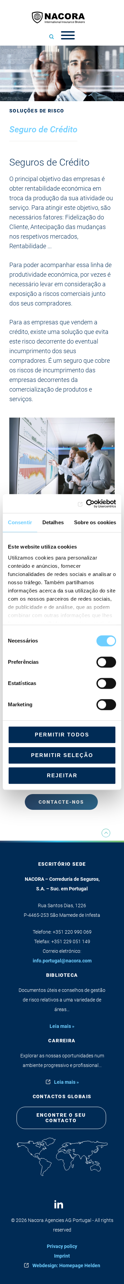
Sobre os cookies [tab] (95, 522)
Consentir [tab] (20, 522)
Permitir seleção (62, 755)
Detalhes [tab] (53, 522)
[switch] (106, 662)
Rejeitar (62, 775)
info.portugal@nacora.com (62, 960)
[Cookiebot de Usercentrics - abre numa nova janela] (87, 503)
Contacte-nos (61, 802)
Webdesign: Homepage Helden (66, 1265)
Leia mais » (62, 1026)
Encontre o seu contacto (61, 1118)
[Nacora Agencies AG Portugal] (62, 17)
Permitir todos (62, 734)
